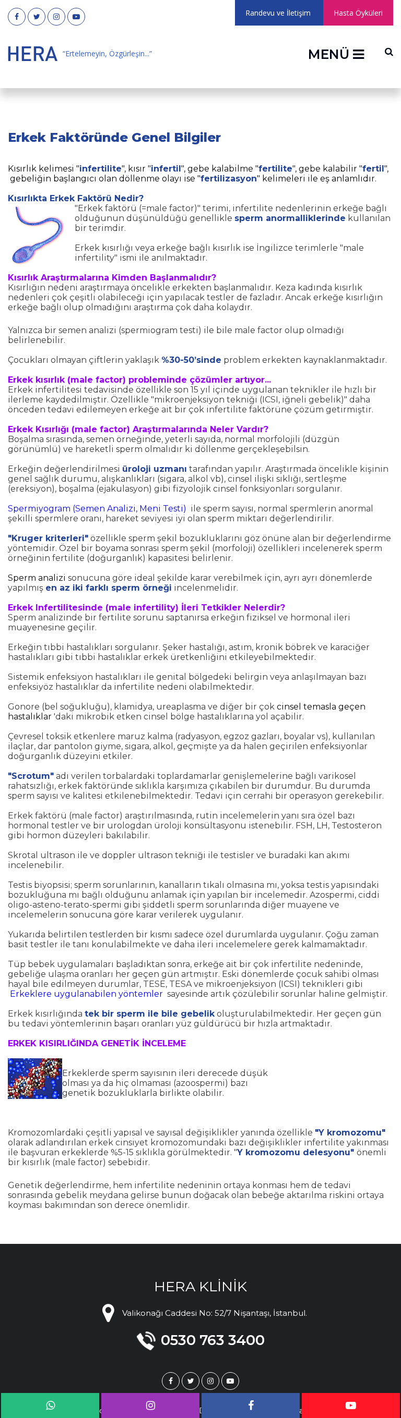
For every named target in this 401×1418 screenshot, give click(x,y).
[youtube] (76, 17)
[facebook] (17, 17)
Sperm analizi (37, 578)
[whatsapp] (50, 1405)
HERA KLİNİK (200, 1286)
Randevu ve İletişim (278, 13)
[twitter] (36, 17)
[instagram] (56, 17)
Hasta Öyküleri (358, 13)
